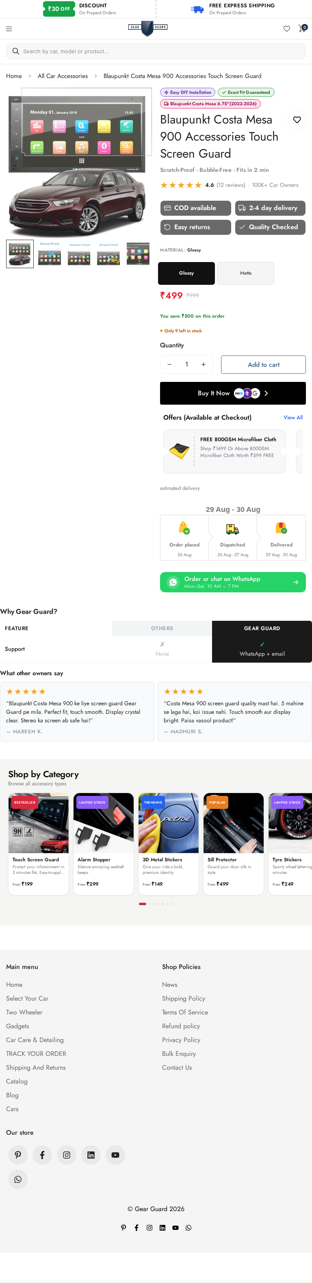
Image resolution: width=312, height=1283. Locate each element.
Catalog (17, 1081)
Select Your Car (27, 998)
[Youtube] (115, 1155)
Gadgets (17, 1026)
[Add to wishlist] (297, 120)
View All (293, 417)
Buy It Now (214, 393)
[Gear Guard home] (148, 29)
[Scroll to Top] (296, 1238)
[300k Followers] (42, 1155)
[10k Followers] (66, 1155)
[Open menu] (9, 28)
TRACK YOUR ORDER (36, 1053)
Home (14, 76)
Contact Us (177, 1067)
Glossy (186, 273)
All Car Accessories (63, 76)
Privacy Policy (181, 1040)
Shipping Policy (183, 998)
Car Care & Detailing (35, 1040)
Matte (245, 273)
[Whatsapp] (18, 1179)
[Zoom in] (135, 105)
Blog (12, 1095)
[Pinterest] (18, 1155)
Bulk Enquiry (179, 1053)
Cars (12, 1109)
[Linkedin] (91, 1155)
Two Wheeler (24, 1012)
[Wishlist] (287, 28)
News (169, 984)
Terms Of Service (185, 1012)
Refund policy (181, 1026)
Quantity (172, 345)
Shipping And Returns (35, 1067)
